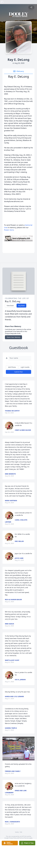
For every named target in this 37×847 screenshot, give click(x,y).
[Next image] (32, 748)
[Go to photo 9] (21, 758)
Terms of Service (24, 838)
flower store (9, 230)
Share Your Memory (13, 337)
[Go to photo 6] (17, 758)
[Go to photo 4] (15, 758)
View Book (10, 306)
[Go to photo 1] (11, 758)
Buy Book (21, 306)
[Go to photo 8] (20, 758)
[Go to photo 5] (16, 758)
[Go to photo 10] (22, 758)
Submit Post (18, 372)
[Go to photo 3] (14, 758)
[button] (18, 748)
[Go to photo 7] (19, 758)
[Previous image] (4, 748)
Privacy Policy (13, 838)
